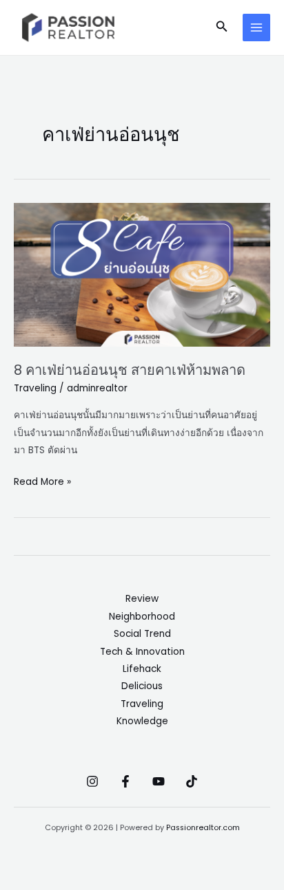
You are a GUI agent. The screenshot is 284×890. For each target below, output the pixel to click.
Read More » (42, 480)
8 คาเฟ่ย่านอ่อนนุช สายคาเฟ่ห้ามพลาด (129, 370)
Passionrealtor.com (203, 828)
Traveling (35, 388)
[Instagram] (92, 781)
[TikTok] (191, 781)
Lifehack (142, 668)
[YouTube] (158, 781)
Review (142, 598)
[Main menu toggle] (257, 28)
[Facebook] (125, 781)
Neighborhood (142, 616)
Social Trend (142, 633)
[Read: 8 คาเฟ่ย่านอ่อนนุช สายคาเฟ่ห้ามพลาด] (142, 274)
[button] (222, 27)
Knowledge (142, 721)
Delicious (142, 686)
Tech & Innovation (142, 651)
